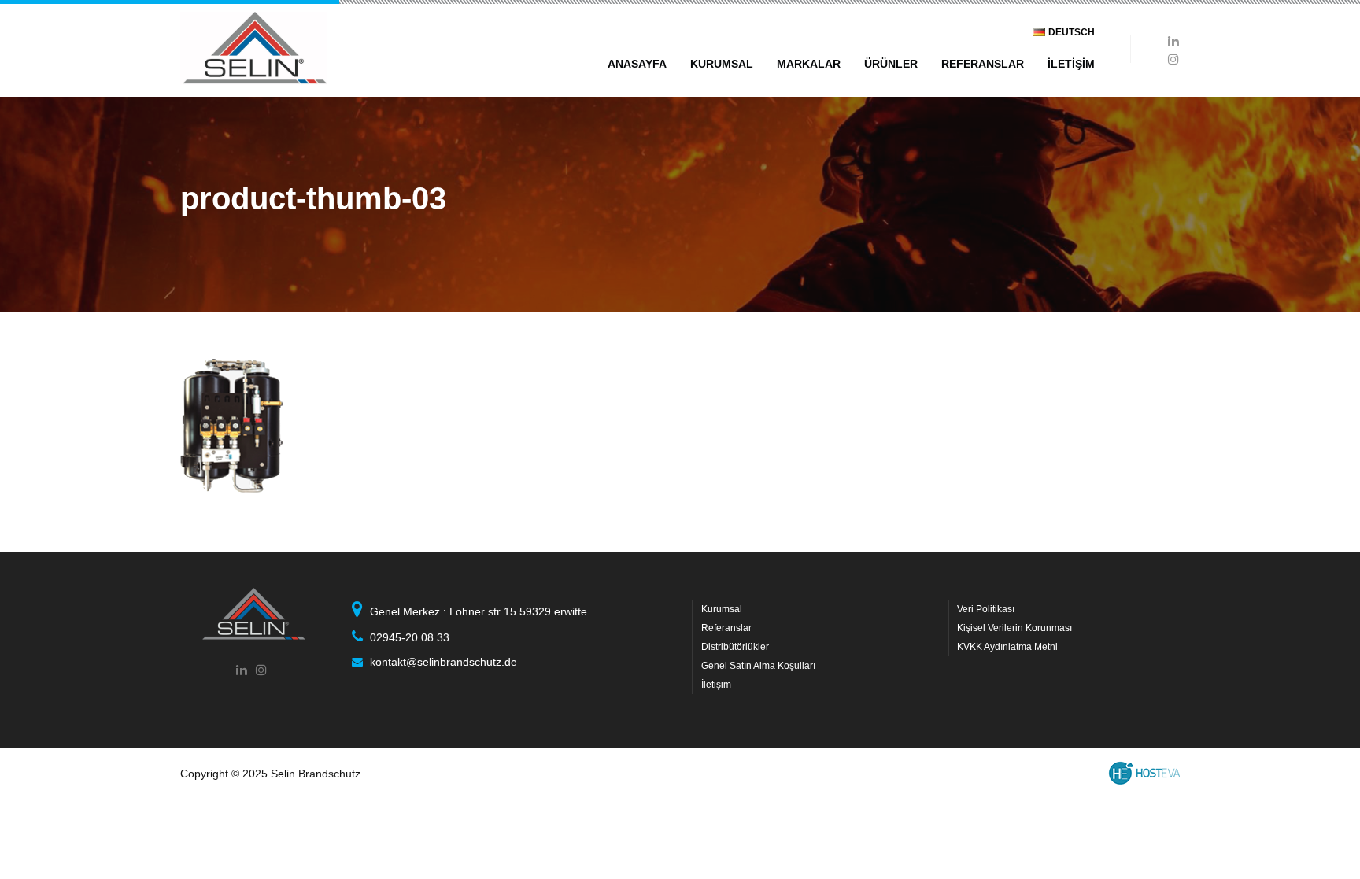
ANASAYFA (637, 63)
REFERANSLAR (982, 63)
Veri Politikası (985, 609)
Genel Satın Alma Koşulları (758, 665)
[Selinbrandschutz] (253, 48)
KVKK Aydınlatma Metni (1007, 646)
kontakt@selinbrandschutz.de (443, 662)
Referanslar (726, 627)
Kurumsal (721, 609)
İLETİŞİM (1071, 63)
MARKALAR (809, 63)
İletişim (716, 684)
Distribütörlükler (735, 646)
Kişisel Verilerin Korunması (1014, 627)
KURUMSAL (721, 63)
